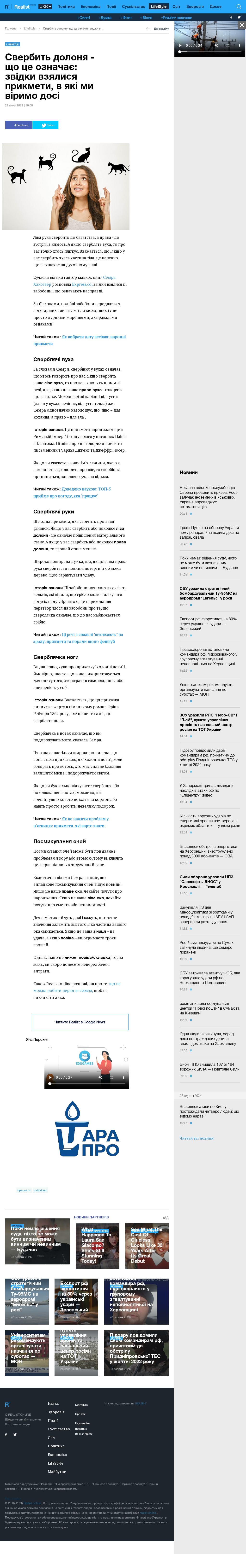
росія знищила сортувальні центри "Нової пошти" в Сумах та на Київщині (210, 1008)
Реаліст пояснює (177, 17)
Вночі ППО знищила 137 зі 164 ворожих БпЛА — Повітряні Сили (210, 1066)
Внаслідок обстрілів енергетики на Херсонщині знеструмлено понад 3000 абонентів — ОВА (208, 851)
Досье (215, 6)
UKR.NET (141, 1403)
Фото (127, 17)
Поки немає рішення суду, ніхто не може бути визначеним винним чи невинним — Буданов (209, 563)
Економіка (90, 6)
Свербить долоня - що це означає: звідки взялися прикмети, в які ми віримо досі (74, 28)
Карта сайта (13, 1498)
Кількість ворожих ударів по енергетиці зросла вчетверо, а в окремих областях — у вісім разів (210, 821)
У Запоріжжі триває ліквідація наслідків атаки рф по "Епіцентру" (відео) (207, 790)
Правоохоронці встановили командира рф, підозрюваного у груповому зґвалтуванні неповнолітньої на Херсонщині (208, 656)
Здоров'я (195, 6)
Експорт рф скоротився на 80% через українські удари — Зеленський (208, 624)
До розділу (161, 28)
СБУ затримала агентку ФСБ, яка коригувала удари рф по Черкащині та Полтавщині (210, 978)
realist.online (148, 1512)
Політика (66, 6)
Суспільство (133, 6)
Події (111, 6)
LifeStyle (158, 6)
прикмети (24, 1190)
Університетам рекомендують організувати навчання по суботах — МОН (207, 689)
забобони (40, 1190)
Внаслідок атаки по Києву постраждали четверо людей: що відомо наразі (209, 1111)
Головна (10, 28)
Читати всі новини (197, 1138)
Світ (176, 6)
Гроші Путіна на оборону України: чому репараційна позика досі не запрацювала (210, 532)
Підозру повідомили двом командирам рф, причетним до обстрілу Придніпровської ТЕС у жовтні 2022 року (209, 757)
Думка (106, 17)
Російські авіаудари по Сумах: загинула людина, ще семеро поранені (207, 947)
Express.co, (82, 284)
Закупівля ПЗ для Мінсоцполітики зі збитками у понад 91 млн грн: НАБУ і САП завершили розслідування (207, 914)
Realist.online (33, 1503)
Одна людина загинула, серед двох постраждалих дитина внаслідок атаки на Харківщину (208, 1039)
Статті (85, 17)
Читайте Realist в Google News (80, 1022)
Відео (147, 17)
